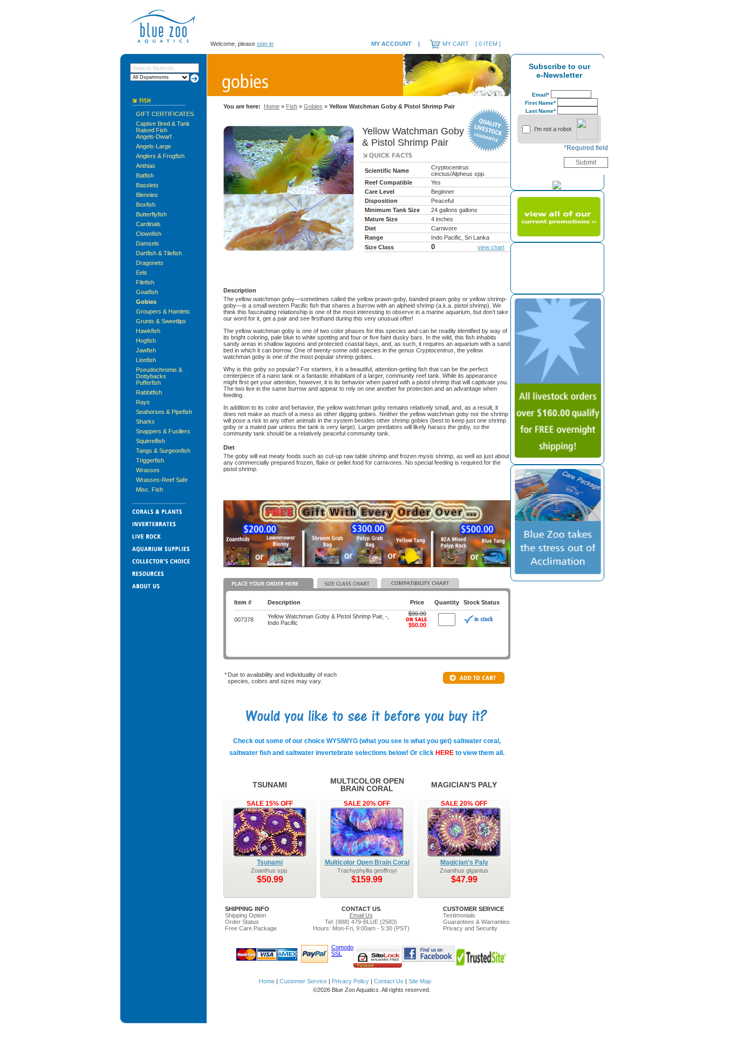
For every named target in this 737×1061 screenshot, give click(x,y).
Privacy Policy (350, 981)
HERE (444, 753)
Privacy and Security (470, 928)
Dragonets (149, 263)
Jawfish (146, 350)
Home (271, 106)
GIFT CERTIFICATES (165, 114)
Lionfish (146, 360)
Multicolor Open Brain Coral (367, 862)
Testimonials (459, 915)
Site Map (419, 981)
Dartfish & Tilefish (159, 253)
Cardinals (148, 224)
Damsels (147, 243)
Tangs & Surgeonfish (163, 450)
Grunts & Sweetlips (161, 321)
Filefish (145, 282)
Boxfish (145, 204)
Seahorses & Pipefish (164, 412)
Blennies (147, 195)
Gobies (146, 301)
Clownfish (148, 233)
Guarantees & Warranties (476, 922)
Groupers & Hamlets (163, 311)
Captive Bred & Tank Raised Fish (163, 126)
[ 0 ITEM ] (488, 43)
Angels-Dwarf (154, 136)
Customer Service (303, 981)
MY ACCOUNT (391, 43)
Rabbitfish (149, 392)
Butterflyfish (151, 214)
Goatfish (147, 292)
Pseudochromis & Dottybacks (159, 372)
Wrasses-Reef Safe (162, 480)
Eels (141, 272)
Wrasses (148, 470)
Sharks (145, 421)
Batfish (145, 175)
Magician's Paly (464, 862)
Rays (143, 402)
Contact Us (389, 981)
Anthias (145, 165)
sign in (265, 43)
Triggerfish (150, 460)
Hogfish (146, 340)
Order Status (242, 922)
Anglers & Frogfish (160, 156)
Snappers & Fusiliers (163, 431)
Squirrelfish (150, 441)
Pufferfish (148, 382)
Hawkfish (148, 331)
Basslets (147, 185)
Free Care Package (251, 928)
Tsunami (270, 862)
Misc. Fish (149, 489)
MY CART (455, 43)
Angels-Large (153, 146)
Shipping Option (245, 915)
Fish (291, 106)
